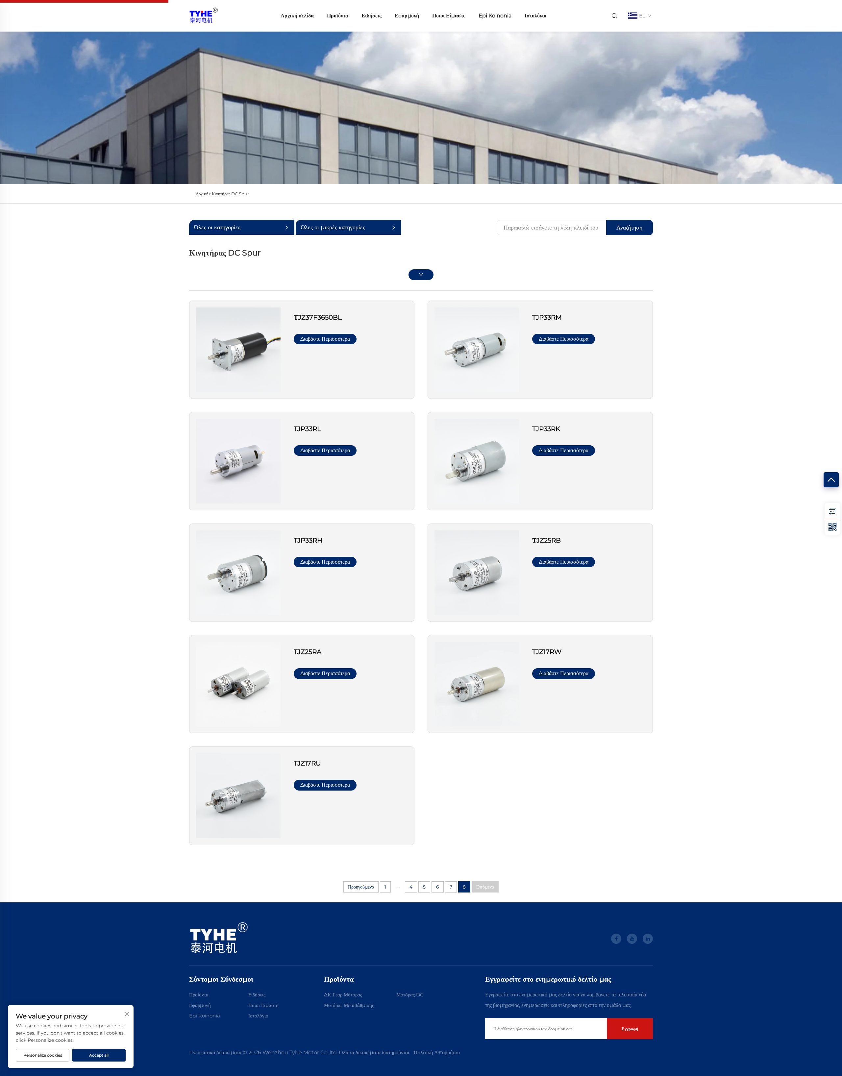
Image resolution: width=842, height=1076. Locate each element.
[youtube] (632, 939)
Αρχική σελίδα (297, 15)
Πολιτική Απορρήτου (437, 1052)
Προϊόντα (337, 15)
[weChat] (832, 527)
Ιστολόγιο (535, 15)
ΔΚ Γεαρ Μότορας (343, 994)
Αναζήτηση (629, 227)
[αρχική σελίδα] (203, 15)
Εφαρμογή (407, 15)
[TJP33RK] (476, 461)
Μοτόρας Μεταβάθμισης (349, 1005)
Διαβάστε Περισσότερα (325, 339)
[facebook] (616, 939)
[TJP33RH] (238, 572)
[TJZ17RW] (476, 684)
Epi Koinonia (495, 15)
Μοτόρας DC (410, 994)
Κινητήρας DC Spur (230, 193)
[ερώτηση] (832, 511)
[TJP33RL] (238, 461)
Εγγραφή (630, 1028)
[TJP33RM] (476, 349)
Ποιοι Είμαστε (448, 15)
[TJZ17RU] (238, 795)
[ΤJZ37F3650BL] (238, 349)
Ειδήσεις (371, 15)
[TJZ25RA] (238, 684)
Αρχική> (204, 193)
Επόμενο (485, 887)
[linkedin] (648, 939)
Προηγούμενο (361, 887)
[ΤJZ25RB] (476, 572)
